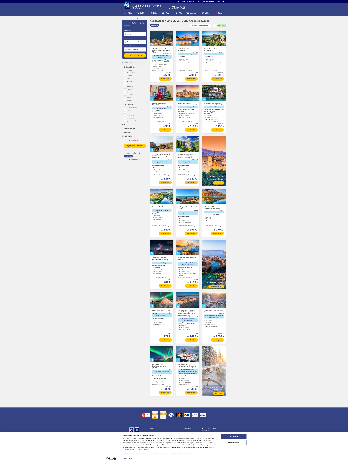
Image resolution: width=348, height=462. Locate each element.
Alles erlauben (233, 436)
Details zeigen (127, 458)
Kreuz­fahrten (142, 23)
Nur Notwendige (233, 442)
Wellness (193, 13)
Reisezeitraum (128, 38)
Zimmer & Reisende (130, 45)
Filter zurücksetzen (135, 140)
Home (123, 18)
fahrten (167, 13)
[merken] (171, 33)
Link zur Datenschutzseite (140, 449)
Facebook (182, 1)
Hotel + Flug (134, 23)
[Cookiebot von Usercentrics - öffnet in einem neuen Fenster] (111, 458)
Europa (137, 18)
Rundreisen (130, 18)
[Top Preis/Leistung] (146, 415)
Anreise (129, 13)
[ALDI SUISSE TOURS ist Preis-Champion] (163, 415)
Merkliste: (208, 1)
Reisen (142, 13)
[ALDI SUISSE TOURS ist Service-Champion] (155, 415)
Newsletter (191, 1)
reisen (155, 13)
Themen (207, 13)
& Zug (180, 13)
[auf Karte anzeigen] (168, 33)
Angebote (127, 23)
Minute (220, 13)
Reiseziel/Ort (127, 30)
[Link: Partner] (131, 430)
